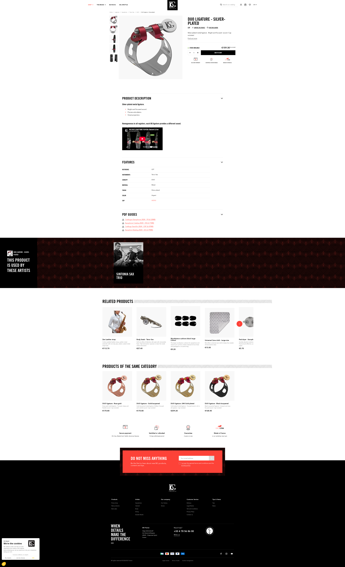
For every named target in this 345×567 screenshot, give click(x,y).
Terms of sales (176, 560)
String (137, 512)
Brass (136, 509)
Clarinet (137, 506)
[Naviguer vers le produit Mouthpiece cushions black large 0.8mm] (185, 321)
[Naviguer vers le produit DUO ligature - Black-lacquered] (219, 386)
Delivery (189, 503)
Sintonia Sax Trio (125, 276)
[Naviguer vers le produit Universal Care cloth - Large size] (219, 323)
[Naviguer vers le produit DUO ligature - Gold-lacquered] (151, 386)
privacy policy (185, 465)
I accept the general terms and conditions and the (197, 464)
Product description (136, 98)
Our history (164, 503)
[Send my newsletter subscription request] (211, 458)
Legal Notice (190, 506)
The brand (100, 5)
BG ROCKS (112, 5)
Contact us (190, 515)
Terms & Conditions (192, 509)
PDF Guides (129, 214)
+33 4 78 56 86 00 (184, 531)
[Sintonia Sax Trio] (128, 254)
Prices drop (114, 503)
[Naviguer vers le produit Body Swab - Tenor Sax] (151, 322)
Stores (163, 506)
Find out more (192, 38)
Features (128, 162)
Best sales (114, 509)
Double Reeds (139, 515)
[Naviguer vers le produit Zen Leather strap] (117, 322)
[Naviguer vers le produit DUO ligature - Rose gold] (117, 386)
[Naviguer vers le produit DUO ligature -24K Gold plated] (185, 386)
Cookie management (187, 560)
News (214, 506)
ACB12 (154, 200)
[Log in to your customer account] (241, 5)
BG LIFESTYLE (123, 5)
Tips (213, 503)
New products (115, 506)
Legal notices (165, 560)
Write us (177, 535)
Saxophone (138, 503)
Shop (90, 5)
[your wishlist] (250, 5)
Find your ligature (213, 27)
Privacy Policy (190, 512)
